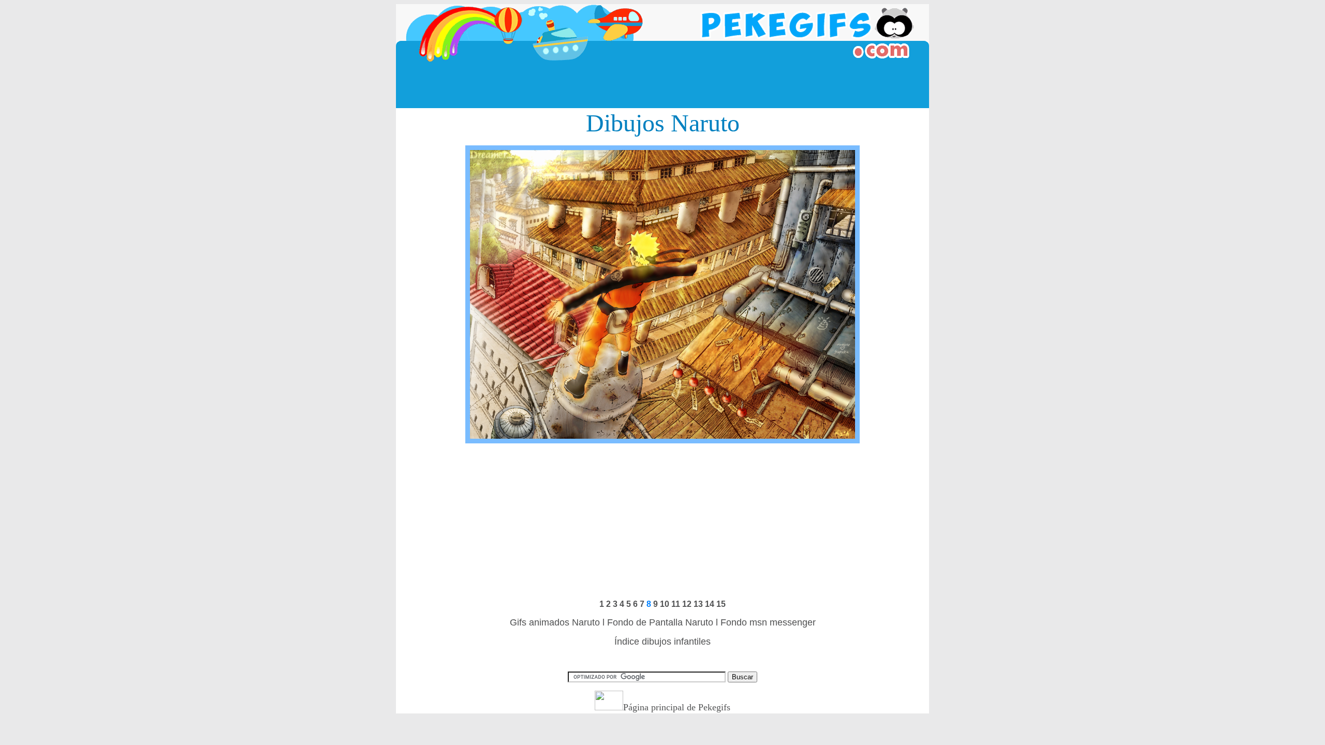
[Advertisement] (662, 85)
